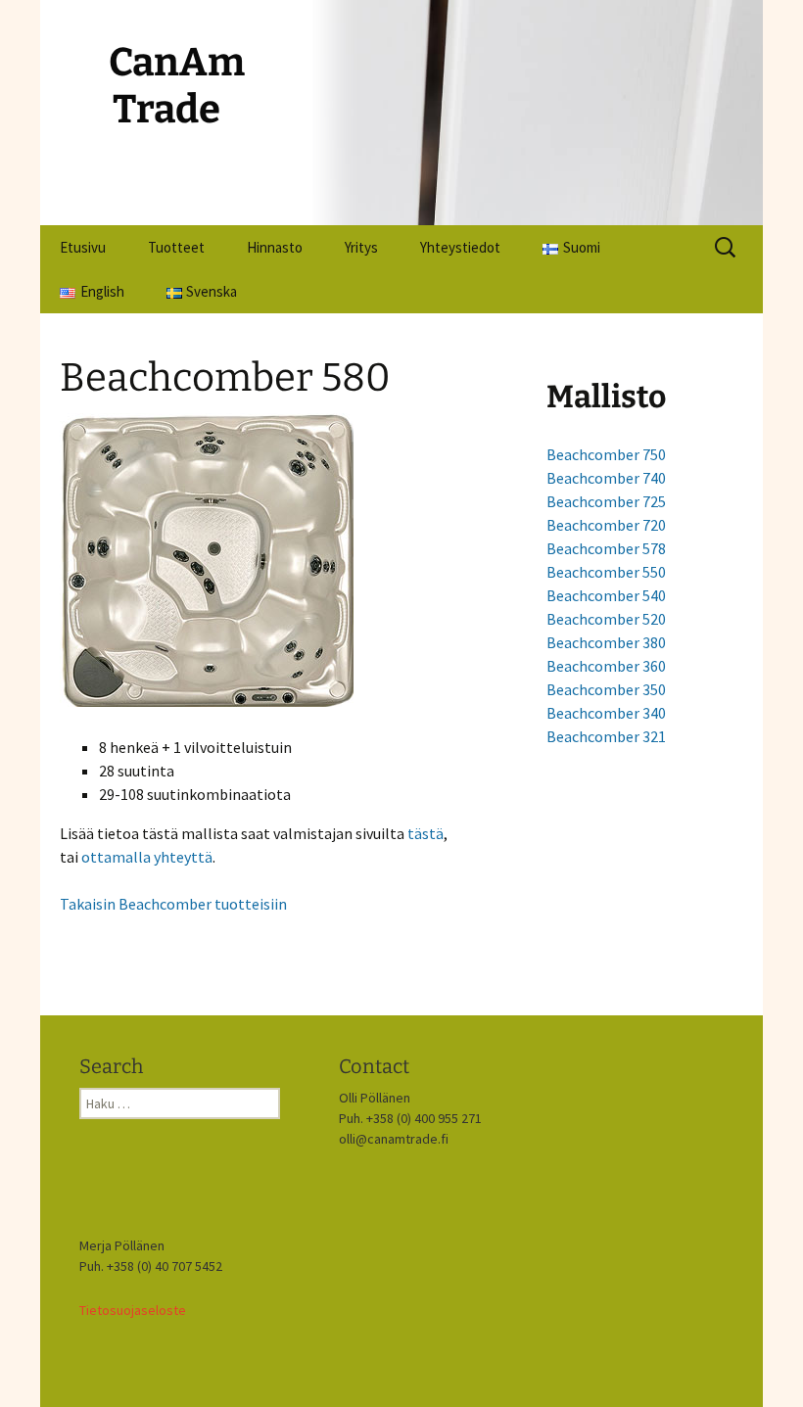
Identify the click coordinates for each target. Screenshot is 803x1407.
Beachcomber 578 (606, 548)
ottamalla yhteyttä (147, 857)
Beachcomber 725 (606, 501)
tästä (425, 833)
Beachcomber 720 (606, 525)
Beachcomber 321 (606, 736)
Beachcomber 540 (606, 595)
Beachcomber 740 (606, 478)
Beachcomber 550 (606, 572)
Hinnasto (275, 247)
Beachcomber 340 (606, 713)
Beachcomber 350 (606, 689)
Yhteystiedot (460, 247)
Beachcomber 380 (606, 642)
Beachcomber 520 (606, 619)
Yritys (361, 247)
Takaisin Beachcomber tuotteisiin (173, 904)
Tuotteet (176, 247)
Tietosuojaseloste (132, 1310)
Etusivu (83, 247)
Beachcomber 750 (606, 454)
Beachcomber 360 (606, 666)
